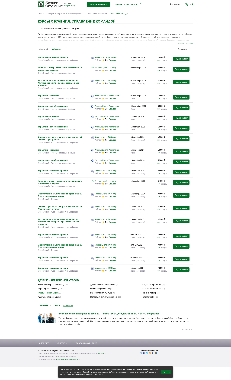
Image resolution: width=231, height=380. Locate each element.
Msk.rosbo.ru (101, 353)
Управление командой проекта (53, 57)
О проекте (43, 343)
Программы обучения (56, 14)
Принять (166, 372)
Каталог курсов (97, 4)
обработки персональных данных (68, 359)
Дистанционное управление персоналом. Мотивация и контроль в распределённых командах (58, 83)
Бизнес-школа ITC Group (105, 57)
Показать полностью (185, 43)
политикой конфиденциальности (90, 374)
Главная (41, 14)
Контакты (62, 343)
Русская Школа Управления (106, 96)
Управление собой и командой (53, 106)
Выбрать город (69, 6)
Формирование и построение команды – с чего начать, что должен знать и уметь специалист (108, 314)
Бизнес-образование (76, 14)
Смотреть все (68, 306)
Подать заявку (181, 59)
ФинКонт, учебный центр (105, 68)
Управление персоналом (97, 14)
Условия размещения (86, 343)
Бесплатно (175, 4)
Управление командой (49, 96)
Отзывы (112, 60)
